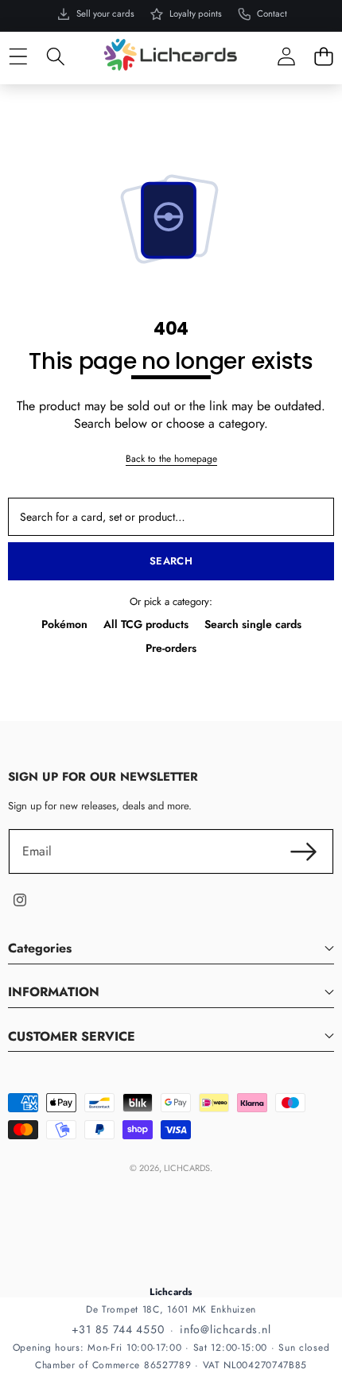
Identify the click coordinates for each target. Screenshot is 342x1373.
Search (171, 560)
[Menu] (18, 57)
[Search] (55, 57)
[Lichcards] (170, 54)
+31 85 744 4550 (118, 1329)
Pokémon (64, 624)
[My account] (286, 57)
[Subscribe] (304, 851)
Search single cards (252, 624)
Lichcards (187, 1168)
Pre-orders (171, 648)
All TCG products (145, 624)
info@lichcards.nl (225, 1329)
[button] (323, 57)
